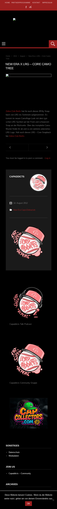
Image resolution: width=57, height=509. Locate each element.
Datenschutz (14, 452)
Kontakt (36, 3)
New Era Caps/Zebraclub (24, 210)
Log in (47, 158)
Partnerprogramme (20, 3)
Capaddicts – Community (20, 473)
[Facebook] (26, 7)
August (22, 56)
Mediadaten (14, 456)
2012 (15, 56)
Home (7, 3)
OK (28, 503)
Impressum (47, 3)
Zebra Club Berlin (13, 111)
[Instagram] (30, 7)
